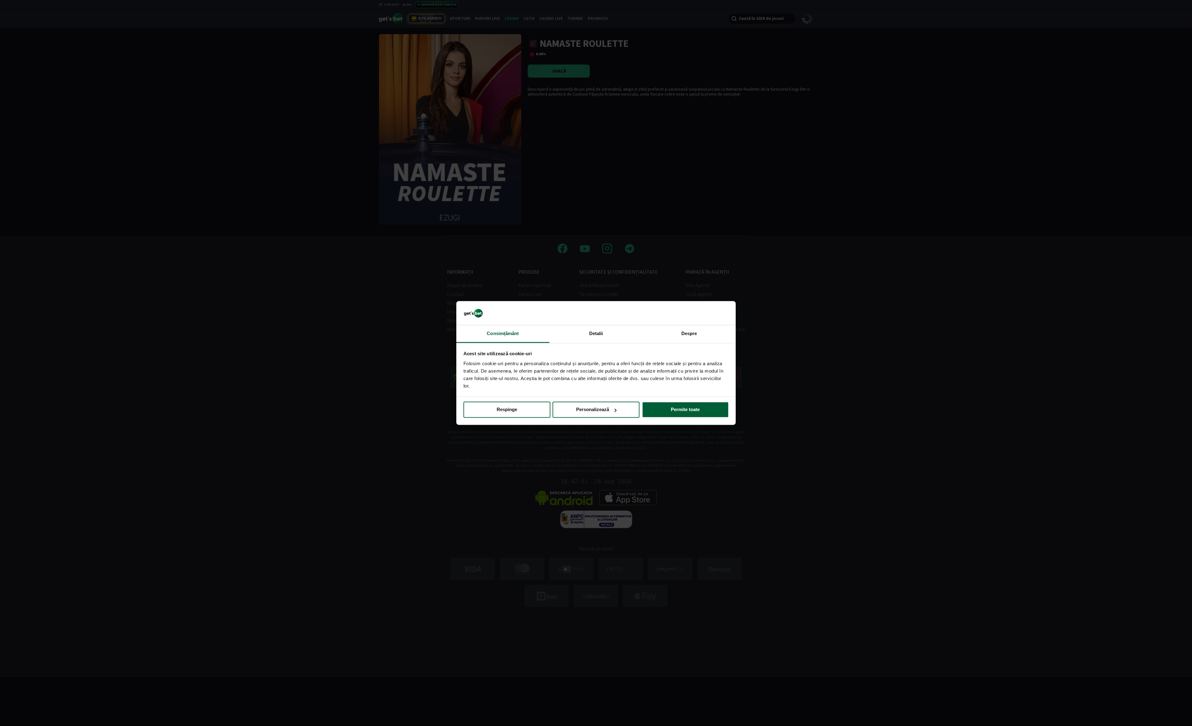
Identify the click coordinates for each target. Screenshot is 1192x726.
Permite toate (685, 409)
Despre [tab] (689, 333)
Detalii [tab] (596, 333)
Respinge (507, 409)
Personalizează (592, 409)
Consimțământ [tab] (503, 333)
